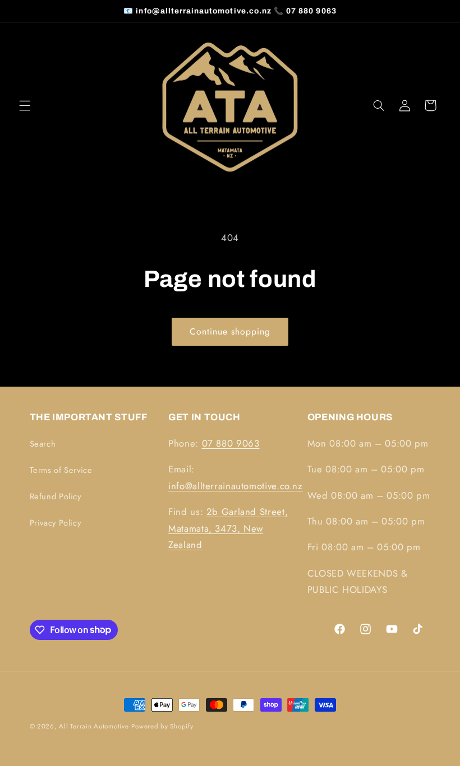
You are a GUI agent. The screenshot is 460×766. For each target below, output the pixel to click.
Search (43, 444)
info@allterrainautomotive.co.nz (235, 486)
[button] (25, 105)
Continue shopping (230, 331)
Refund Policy (55, 496)
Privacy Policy (55, 523)
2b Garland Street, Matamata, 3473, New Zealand (228, 528)
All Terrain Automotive (93, 726)
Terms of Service (61, 470)
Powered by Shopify (162, 726)
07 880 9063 (231, 443)
